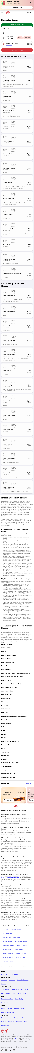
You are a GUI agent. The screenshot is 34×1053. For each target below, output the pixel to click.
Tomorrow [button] (27, 37)
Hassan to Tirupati (8, 472)
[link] (13, 795)
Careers (3, 984)
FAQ (2, 993)
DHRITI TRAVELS (25, 84)
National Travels (17, 84)
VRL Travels (15, 263)
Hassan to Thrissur (8, 401)
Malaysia (24, 1017)
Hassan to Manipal (8, 487)
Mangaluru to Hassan (9, 110)
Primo (24, 993)
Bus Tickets (4, 974)
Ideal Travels (6, 86)
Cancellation (15, 989)
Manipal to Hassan (8, 198)
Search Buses (18, 50)
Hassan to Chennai (8, 326)
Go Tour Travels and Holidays (10, 158)
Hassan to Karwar (8, 429)
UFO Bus (5, 70)
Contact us (12, 980)
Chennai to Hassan (8, 141)
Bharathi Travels (6, 115)
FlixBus (11, 86)
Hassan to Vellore (8, 444)
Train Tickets (14, 974)
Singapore (17, 1017)
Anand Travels (6, 233)
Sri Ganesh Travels (15, 115)
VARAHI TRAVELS (7, 116)
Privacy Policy (19, 999)
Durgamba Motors (15, 116)
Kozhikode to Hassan (9, 168)
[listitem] (4, 789)
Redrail (10, 1008)
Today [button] (20, 37)
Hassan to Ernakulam (9, 311)
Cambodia (11, 1021)
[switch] (29, 44)
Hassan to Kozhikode (9, 415)
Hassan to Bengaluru (9, 295)
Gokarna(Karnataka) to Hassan (12, 273)
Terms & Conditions (7, 999)
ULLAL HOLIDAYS (15, 301)
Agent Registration (22, 980)
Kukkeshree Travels (7, 299)
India (2, 1017)
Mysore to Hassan (8, 245)
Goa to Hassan (7, 96)
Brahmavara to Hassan (9, 229)
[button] (31, 2)
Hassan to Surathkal (9, 458)
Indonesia (9, 1017)
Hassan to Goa (7, 370)
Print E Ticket (24, 989)
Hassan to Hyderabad (9, 340)
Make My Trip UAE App (7, 1012)
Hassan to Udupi (7, 385)
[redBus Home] (7, 13)
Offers (14, 993)
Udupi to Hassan (7, 182)
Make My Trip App (19, 1008)
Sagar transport (25, 299)
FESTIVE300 (9, 800)
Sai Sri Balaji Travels (16, 477)
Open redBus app (17, 7)
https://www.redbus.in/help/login (10, 877)
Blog (19, 993)
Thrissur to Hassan (8, 126)
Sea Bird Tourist (6, 100)
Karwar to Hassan (8, 214)
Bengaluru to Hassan (9, 80)
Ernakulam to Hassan (9, 66)
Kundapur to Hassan (9, 259)
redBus (3, 1008)
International (5, 1025)
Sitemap (7, 993)
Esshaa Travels (24, 186)
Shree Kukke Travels (7, 84)
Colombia (19, 1021)
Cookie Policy (5, 1002)
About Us (4, 980)
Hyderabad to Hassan (9, 153)
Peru (25, 1021)
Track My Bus (5, 989)
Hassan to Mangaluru (9, 354)
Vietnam (3, 1021)
